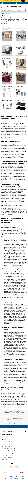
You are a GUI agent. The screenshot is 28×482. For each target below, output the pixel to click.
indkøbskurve (4, 170)
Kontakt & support (7, 431)
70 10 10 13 (11, 398)
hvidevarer (8, 212)
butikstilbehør (16, 167)
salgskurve (23, 169)
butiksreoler (21, 133)
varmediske (5, 195)
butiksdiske (3, 134)
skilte (10, 170)
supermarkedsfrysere (20, 194)
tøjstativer (3, 145)
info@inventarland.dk (6, 399)
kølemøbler (11, 194)
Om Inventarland (7, 434)
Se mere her (15, 406)
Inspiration (5, 437)
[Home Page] (14, 6)
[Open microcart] (25, 6)
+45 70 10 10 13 (10, 448)
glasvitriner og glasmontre (18, 128)
